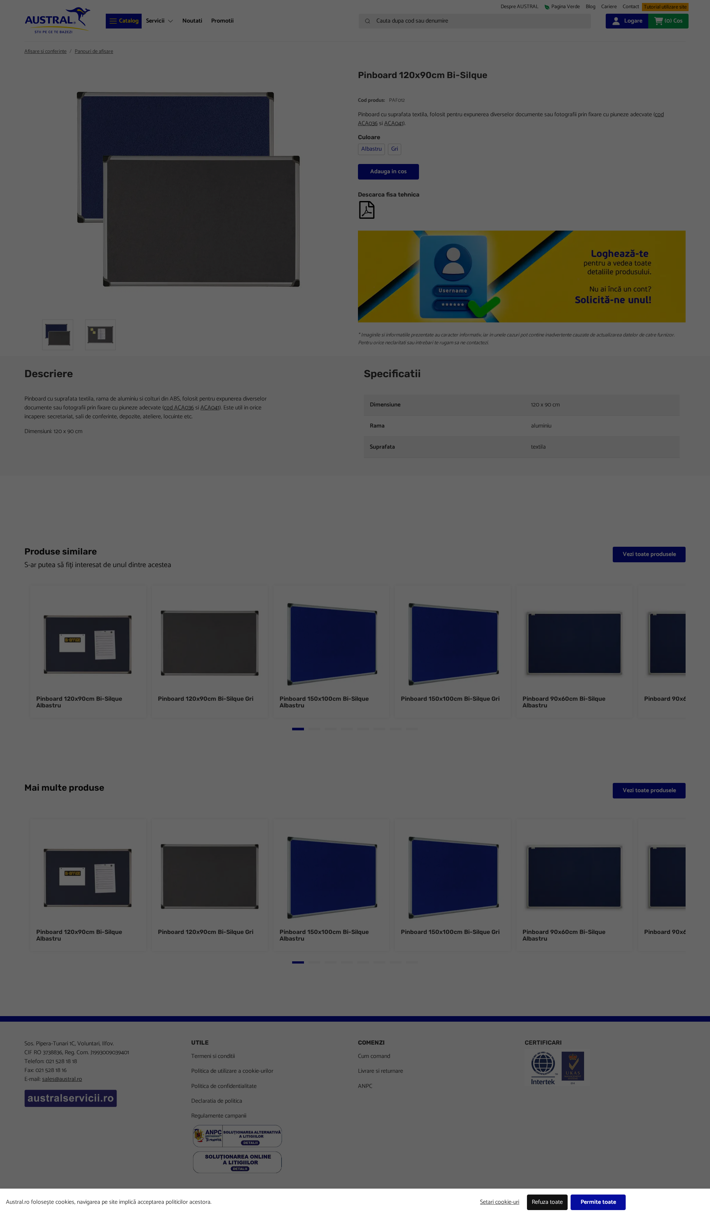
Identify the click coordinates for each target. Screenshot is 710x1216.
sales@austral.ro (62, 1079)
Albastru (371, 149)
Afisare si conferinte (45, 51)
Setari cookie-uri (499, 1202)
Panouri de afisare (94, 51)
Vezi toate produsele (649, 554)
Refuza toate (547, 1202)
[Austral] (57, 20)
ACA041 (393, 123)
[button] (609, 7)
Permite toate (598, 1202)
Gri (394, 149)
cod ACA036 (179, 408)
